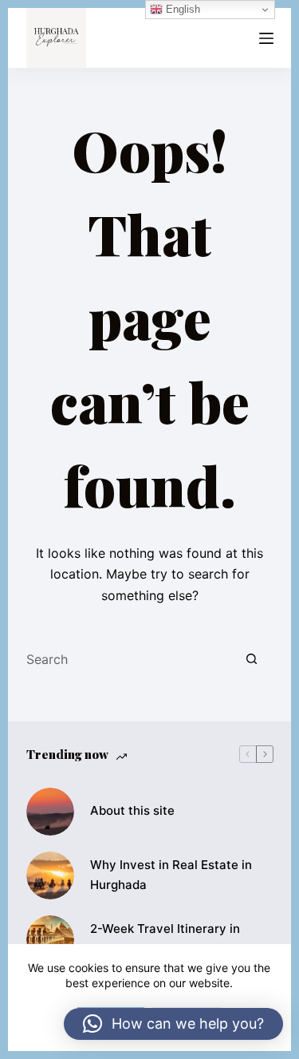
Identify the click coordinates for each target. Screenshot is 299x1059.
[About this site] (50, 812)
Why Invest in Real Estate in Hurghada (171, 874)
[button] (173, 1024)
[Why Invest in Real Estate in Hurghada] (50, 875)
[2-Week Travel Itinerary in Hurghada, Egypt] (50, 939)
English (181, 9)
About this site (132, 810)
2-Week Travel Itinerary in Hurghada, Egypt (165, 938)
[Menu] (266, 38)
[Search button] (251, 660)
